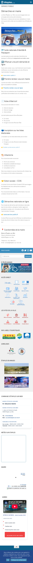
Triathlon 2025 (8, 526)
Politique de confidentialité (19, 560)
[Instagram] (28, 250)
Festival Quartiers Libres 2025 (12, 529)
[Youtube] (31, 250)
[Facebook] (23, 250)
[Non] (31, 557)
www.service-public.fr (10, 214)
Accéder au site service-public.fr (11, 147)
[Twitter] (25, 250)
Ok (8, 560)
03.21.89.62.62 (9, 415)
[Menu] (31, 2)
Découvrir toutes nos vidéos (15, 535)
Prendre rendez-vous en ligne (13, 88)
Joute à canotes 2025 (10, 522)
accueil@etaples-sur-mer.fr (13, 417)
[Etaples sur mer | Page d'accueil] (10, 2)
